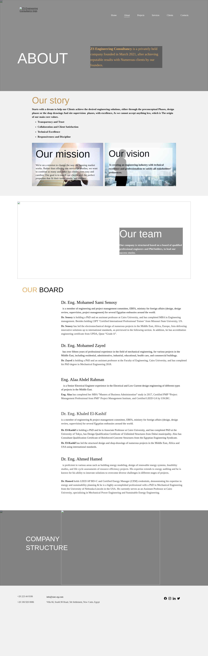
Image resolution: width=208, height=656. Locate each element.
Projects (140, 15)
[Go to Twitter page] (178, 598)
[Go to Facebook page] (165, 598)
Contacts (184, 15)
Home (114, 15)
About (127, 15)
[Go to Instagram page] (169, 598)
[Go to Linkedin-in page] (174, 598)
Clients (170, 15)
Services (155, 15)
